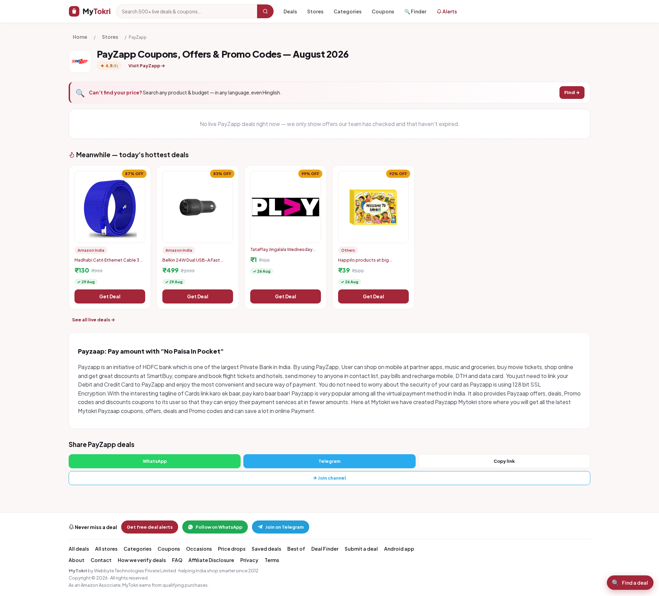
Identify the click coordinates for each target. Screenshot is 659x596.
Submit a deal (361, 549)
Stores (315, 11)
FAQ (177, 560)
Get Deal (109, 296)
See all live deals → (93, 319)
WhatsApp (155, 461)
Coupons (383, 11)
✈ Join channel (329, 478)
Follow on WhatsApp (219, 527)
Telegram (329, 461)
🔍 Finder (415, 11)
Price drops (231, 549)
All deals (79, 549)
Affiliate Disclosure (211, 560)
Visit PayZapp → (146, 65)
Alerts (449, 11)
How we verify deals (142, 560)
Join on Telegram (284, 527)
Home (80, 37)
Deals (290, 11)
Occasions (199, 549)
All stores (106, 549)
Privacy (249, 560)
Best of (296, 549)
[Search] (265, 11)
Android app (399, 549)
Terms (272, 560)
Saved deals (266, 549)
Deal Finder (324, 549)
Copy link (504, 461)
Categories (347, 11)
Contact (101, 560)
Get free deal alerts (150, 527)
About (76, 560)
